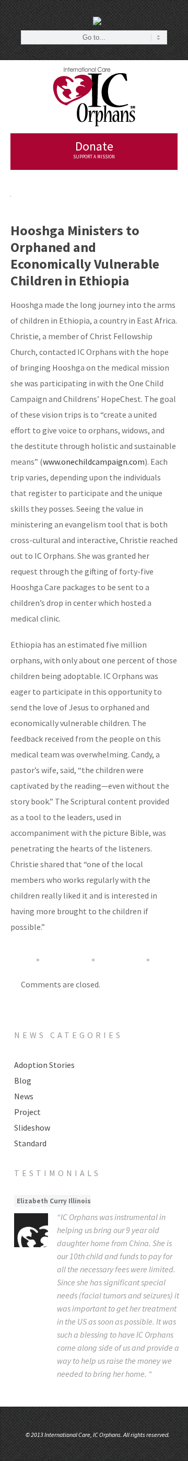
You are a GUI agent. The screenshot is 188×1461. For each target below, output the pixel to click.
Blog (22, 1080)
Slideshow (32, 1127)
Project (27, 1112)
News (23, 1096)
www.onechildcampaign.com (94, 461)
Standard (30, 1143)
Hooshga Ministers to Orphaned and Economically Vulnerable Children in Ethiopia (84, 255)
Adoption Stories (44, 1065)
